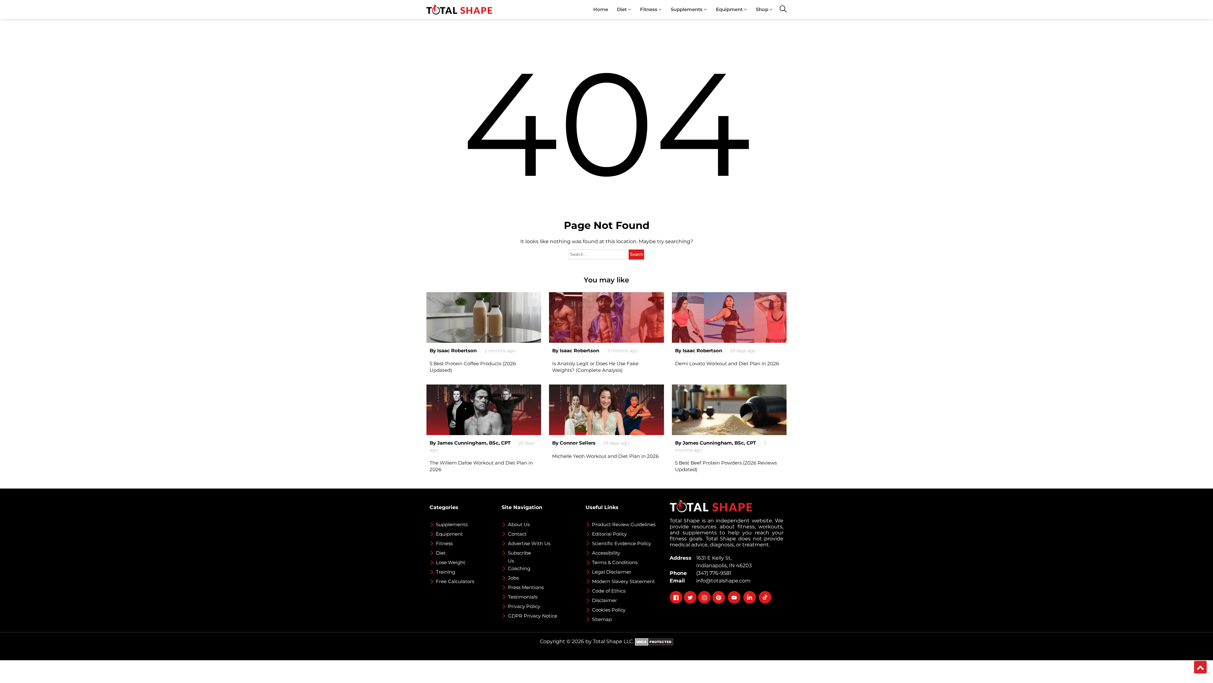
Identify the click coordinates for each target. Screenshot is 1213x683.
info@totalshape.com (722, 581)
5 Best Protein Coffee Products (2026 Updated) (473, 366)
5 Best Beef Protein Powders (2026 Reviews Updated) (726, 466)
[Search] (783, 8)
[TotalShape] (459, 9)
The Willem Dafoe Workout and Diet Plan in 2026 (481, 466)
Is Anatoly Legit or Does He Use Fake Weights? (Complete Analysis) (595, 366)
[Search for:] (599, 254)
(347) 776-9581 (712, 573)
